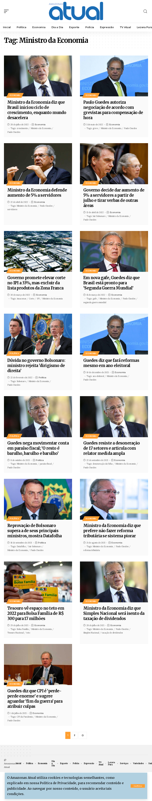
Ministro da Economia (41, 128)
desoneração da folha (103, 463)
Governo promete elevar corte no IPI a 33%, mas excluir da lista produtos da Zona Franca (36, 282)
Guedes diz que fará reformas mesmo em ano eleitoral (111, 363)
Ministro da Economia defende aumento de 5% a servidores (37, 193)
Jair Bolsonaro (99, 216)
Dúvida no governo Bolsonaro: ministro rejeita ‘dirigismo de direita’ (36, 365)
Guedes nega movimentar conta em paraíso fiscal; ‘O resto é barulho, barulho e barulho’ (38, 448)
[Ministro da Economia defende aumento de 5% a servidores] (38, 163)
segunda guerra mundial (94, 302)
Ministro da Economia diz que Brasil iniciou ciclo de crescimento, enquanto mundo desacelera (36, 110)
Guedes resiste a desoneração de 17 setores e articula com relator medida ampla (111, 448)
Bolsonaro (21, 381)
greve (95, 128)
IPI (38, 298)
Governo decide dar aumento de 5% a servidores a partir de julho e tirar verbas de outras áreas (113, 198)
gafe (95, 298)
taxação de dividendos (112, 632)
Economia (15, 95)
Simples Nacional (91, 632)
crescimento (22, 128)
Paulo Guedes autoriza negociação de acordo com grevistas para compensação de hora (113, 110)
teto (28, 632)
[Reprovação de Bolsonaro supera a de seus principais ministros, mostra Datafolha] (38, 499)
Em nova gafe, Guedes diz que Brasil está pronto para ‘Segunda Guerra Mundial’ (111, 282)
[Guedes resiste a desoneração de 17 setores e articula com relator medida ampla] (114, 416)
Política (14, 353)
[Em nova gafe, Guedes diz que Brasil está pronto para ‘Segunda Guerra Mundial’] (114, 251)
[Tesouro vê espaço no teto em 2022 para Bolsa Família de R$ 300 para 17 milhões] (38, 581)
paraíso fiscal (46, 463)
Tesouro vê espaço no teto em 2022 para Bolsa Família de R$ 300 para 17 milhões (35, 613)
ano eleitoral (98, 376)
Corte (31, 298)
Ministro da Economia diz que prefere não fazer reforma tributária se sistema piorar (112, 530)
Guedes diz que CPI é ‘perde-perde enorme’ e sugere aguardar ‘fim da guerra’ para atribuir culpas (34, 698)
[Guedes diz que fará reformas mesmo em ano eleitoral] (114, 334)
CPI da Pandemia (25, 716)
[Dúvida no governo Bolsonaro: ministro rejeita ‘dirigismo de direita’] (38, 334)
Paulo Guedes (13, 132)
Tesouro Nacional (15, 632)
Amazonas (21, 298)
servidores (12, 209)
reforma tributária (91, 550)
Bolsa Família (23, 629)
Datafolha (21, 546)
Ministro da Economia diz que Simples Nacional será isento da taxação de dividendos (113, 613)
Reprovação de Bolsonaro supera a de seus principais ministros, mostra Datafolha (34, 530)
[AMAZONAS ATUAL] (76, 11)
